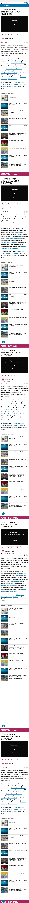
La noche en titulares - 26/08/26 (17, 118)
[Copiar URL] (14, 25)
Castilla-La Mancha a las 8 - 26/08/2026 (16, 111)
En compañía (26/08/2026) (16, 140)
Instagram (20, 82)
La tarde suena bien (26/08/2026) (18, 148)
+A (24, 42)
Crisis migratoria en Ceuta (19, 0)
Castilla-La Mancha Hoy (18, 63)
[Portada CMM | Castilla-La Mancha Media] (5, 3)
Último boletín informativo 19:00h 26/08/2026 (18, 156)
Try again (14, 27)
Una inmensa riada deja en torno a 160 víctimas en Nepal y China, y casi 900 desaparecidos (18, 164)
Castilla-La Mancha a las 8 (9, 73)
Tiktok (3, 84)
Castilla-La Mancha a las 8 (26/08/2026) (16, 96)
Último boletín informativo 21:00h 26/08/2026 (18, 104)
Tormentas (11, 0)
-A (26, 42)
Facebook (9, 84)
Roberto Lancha (12, 79)
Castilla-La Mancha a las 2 (14, 69)
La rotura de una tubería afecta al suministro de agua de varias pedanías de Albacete (18, 134)
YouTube (15, 84)
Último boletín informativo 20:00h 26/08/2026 (18, 126)
